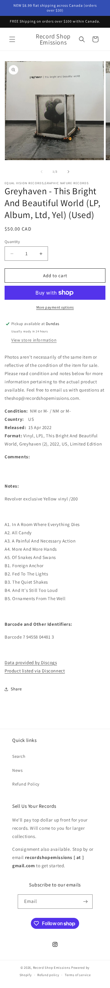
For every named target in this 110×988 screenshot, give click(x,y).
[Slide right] (68, 171)
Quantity (12, 241)
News (17, 770)
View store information (34, 340)
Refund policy (48, 975)
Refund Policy (25, 784)
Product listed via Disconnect (35, 671)
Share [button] (16, 689)
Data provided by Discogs (31, 662)
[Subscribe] (85, 901)
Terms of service (77, 975)
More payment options (55, 307)
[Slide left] (41, 171)
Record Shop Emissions (52, 967)
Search (19, 756)
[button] (12, 39)
